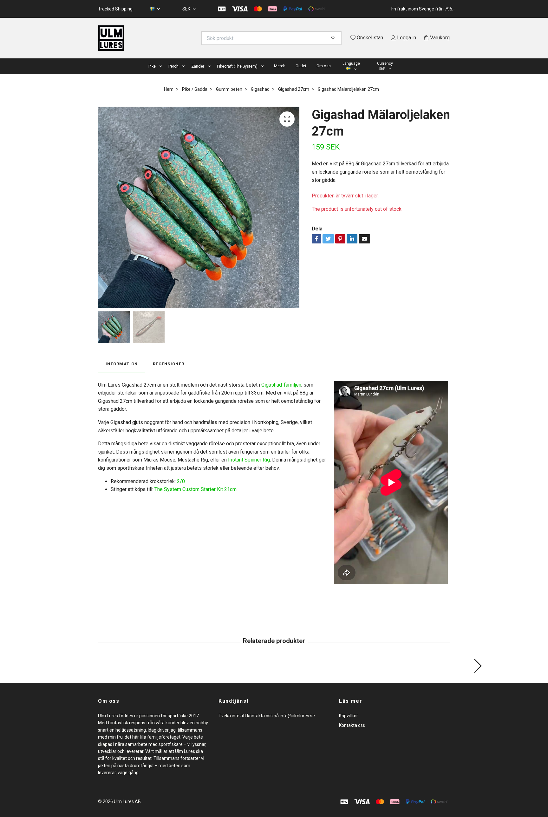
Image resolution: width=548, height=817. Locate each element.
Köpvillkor (348, 724)
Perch (173, 75)
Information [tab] (122, 373)
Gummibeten (229, 98)
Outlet (301, 74)
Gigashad (260, 98)
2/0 (181, 490)
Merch (279, 74)
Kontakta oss (352, 734)
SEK (186, 8)
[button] (162, 75)
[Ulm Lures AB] (186, 38)
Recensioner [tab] (168, 373)
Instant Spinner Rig (249, 469)
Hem (168, 98)
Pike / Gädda (194, 98)
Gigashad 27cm (293, 98)
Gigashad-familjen (281, 394)
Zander (197, 75)
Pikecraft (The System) (237, 75)
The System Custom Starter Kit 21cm (195, 498)
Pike (152, 75)
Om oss (323, 74)
